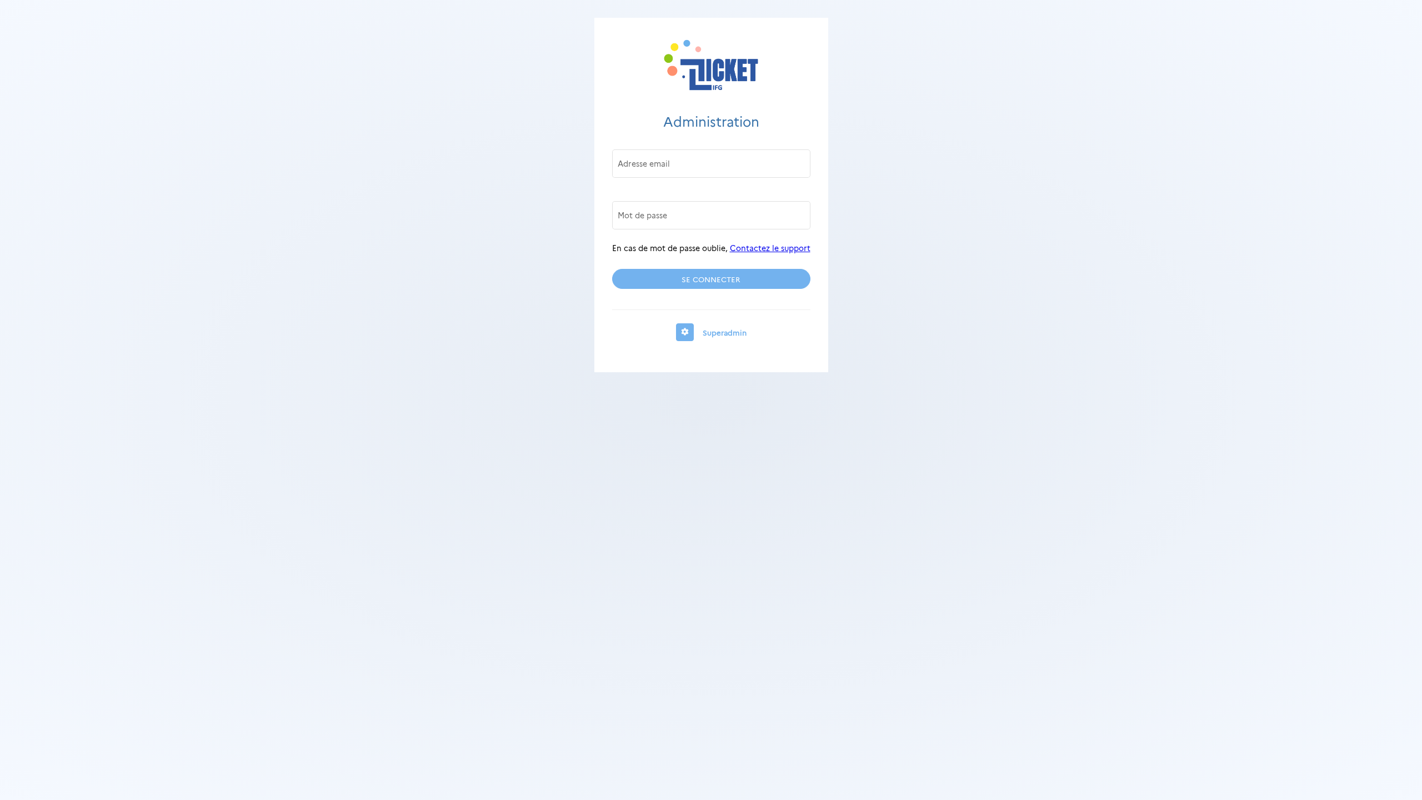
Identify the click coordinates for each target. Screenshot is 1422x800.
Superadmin (725, 332)
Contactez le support (770, 247)
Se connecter (711, 279)
